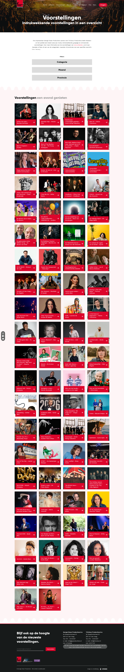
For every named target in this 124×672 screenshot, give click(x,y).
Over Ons (77, 5)
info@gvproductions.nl (75, 641)
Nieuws (69, 5)
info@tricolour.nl (96, 641)
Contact (84, 5)
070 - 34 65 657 (70, 639)
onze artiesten (78, 45)
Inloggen (103, 5)
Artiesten (51, 5)
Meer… (95, 5)
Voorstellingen (60, 5)
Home (45, 5)
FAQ (90, 5)
